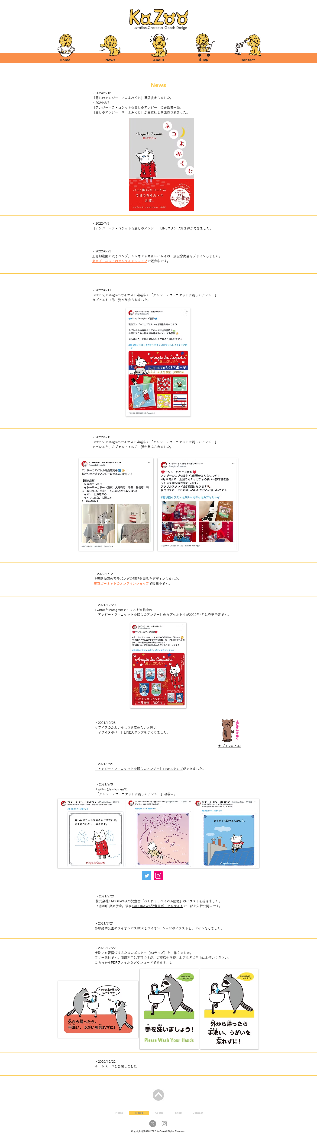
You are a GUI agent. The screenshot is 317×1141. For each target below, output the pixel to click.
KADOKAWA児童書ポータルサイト (157, 906)
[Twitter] (146, 875)
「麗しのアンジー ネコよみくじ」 (118, 112)
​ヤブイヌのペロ (229, 746)
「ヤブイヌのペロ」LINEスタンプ (119, 732)
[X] (152, 1123)
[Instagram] (158, 875)
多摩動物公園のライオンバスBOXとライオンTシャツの (135, 928)
